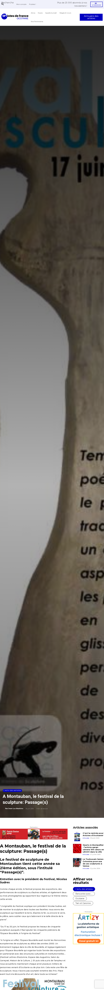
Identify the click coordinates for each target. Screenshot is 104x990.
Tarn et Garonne (83, 903)
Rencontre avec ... (83, 894)
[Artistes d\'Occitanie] (15, 16)
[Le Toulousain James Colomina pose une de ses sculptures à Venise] (77, 862)
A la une (86, 838)
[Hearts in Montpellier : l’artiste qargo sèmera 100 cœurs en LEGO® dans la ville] (77, 848)
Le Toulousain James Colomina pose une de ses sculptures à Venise (93, 862)
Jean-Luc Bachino (15, 808)
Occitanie (79, 898)
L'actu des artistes (12, 790)
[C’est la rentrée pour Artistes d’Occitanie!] (77, 836)
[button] (7, 2)
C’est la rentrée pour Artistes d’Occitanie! (93, 834)
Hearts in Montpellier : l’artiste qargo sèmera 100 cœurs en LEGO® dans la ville (93, 848)
